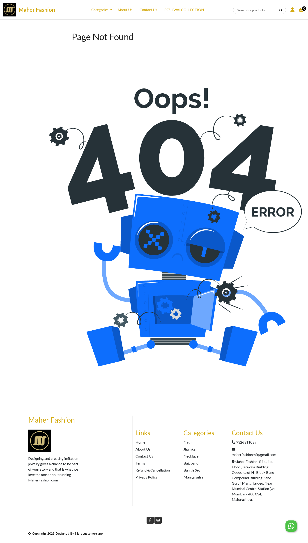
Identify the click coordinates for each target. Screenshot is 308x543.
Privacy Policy (147, 477)
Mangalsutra (193, 477)
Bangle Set (192, 470)
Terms (140, 463)
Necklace (191, 456)
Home (140, 442)
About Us (124, 9)
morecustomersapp (89, 533)
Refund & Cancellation (153, 470)
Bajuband (191, 463)
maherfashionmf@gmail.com (254, 454)
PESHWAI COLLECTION (184, 9)
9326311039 (246, 442)
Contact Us (148, 9)
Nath (187, 442)
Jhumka (189, 449)
